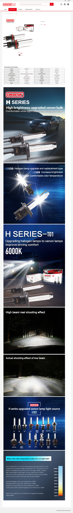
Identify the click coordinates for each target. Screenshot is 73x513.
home (4, 13)
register (69, 0)
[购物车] (61, 4)
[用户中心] (64, 4)
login (65, 0)
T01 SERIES (16, 13)
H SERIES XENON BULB (10, 13)
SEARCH (51, 4)
